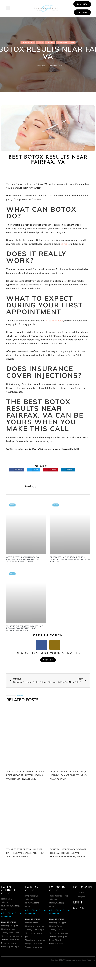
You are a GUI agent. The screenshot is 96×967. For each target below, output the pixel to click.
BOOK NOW (82, 4)
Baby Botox (28, 42)
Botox (50, 42)
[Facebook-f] (41, 645)
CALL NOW (82, 12)
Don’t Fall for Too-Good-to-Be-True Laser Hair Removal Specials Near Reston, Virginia (68, 853)
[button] (8, 8)
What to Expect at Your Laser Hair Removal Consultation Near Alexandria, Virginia (24, 628)
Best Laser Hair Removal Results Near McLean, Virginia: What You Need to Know (70, 559)
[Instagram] (54, 645)
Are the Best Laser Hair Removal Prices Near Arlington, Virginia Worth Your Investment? (23, 559)
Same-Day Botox (65, 42)
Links (77, 902)
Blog (40, 42)
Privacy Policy (79, 908)
